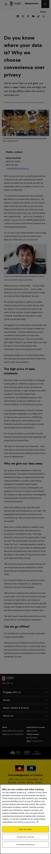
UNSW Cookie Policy (28, 822)
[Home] (15, 4)
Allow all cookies (25, 829)
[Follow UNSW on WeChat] (33, 16)
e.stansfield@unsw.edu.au (17, 168)
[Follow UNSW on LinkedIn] (17, 16)
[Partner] (30, 4)
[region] (25, 819)
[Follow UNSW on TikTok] (38, 16)
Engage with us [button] (12, 692)
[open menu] (6, 4)
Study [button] (6, 700)
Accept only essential (25, 837)
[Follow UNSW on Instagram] (23, 16)
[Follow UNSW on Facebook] (28, 16)
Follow (43, 12)
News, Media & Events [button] (16, 707)
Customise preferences (25, 845)
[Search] (45, 4)
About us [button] (8, 715)
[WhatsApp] (43, 16)
